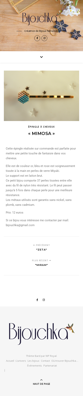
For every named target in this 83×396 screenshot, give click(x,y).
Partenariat (50, 365)
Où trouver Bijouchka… (64, 360)
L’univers (21, 360)
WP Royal (51, 356)
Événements (34, 365)
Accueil (10, 360)
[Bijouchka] (41, 18)
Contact (45, 360)
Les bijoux (33, 360)
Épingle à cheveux (41, 126)
